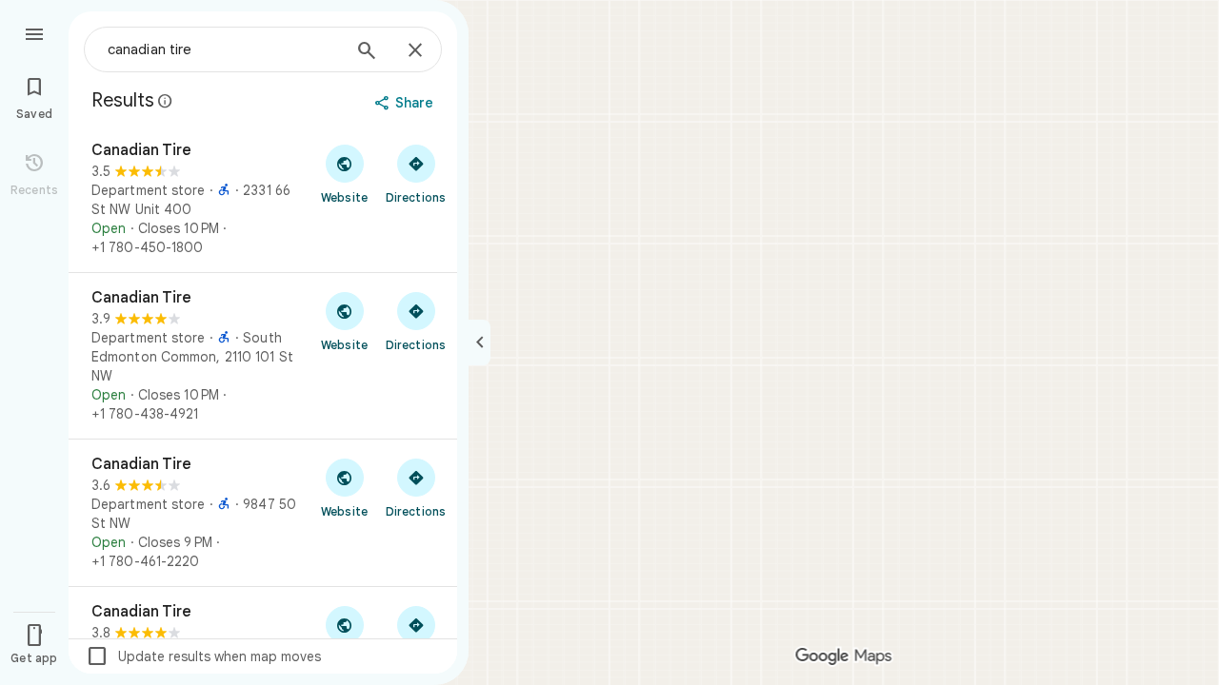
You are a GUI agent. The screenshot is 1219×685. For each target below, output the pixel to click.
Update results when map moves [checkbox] (203, 656)
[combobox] (224, 49)
